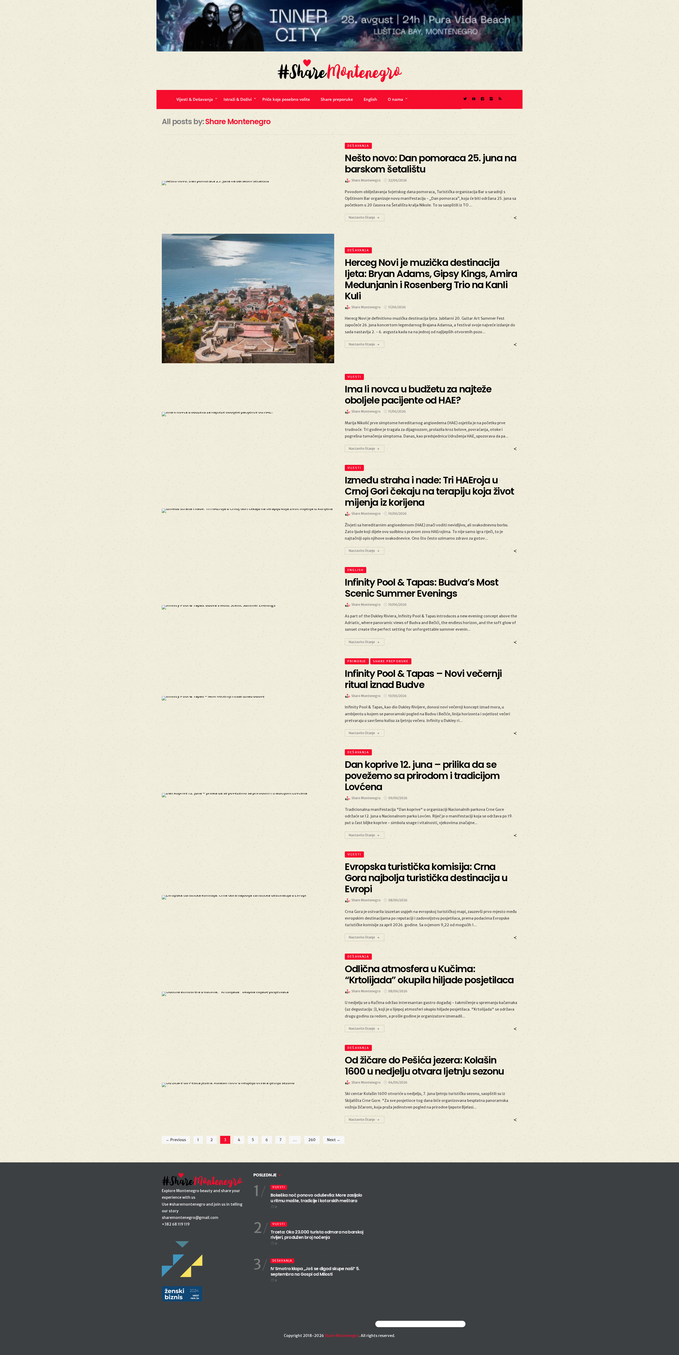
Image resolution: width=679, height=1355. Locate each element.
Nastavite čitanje (362, 217)
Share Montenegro (342, 1335)
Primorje (356, 661)
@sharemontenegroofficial (398, 1324)
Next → (333, 1139)
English (370, 99)
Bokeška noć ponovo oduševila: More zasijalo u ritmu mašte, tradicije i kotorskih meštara (316, 1198)
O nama (395, 99)
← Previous (176, 1139)
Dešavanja (358, 146)
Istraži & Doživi (238, 99)
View (244, 183)
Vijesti (354, 377)
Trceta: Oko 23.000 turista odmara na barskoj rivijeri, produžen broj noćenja (317, 1235)
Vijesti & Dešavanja (194, 99)
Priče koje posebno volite (286, 99)
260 (312, 1139)
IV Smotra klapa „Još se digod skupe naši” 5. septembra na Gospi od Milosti (315, 1271)
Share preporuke (337, 99)
